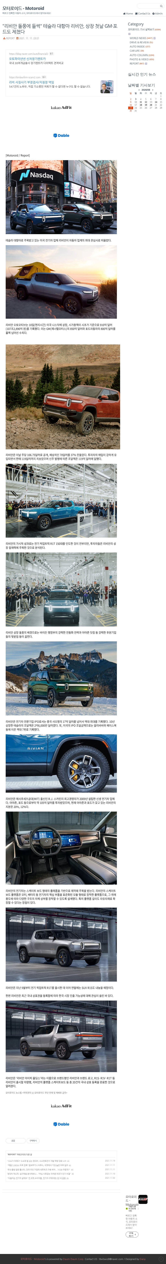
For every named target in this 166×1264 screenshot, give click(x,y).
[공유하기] (18, 1140)
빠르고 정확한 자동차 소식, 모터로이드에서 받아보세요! (131, 1221)
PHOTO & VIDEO (142, 59)
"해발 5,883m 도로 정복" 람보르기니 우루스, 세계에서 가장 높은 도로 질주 (37, 1165)
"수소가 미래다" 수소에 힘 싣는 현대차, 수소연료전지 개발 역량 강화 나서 (36, 1161)
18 (141, 105)
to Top (161, 1259)
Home (129, 13)
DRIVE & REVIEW (141, 42)
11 (141, 102)
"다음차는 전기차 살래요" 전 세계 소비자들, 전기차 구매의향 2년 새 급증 (36, 1178)
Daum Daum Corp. (73, 1259)
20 (151, 105)
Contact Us (144, 13)
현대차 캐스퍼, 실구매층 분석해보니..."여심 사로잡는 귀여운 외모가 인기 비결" (39, 1174)
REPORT (10, 38)
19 (146, 105)
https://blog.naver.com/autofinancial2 (28, 53)
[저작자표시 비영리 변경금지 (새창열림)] (44, 1140)
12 (146, 102)
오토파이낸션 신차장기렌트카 (27, 58)
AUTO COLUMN (142, 55)
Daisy (143, 1259)
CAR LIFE (137, 50)
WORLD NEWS (141, 38)
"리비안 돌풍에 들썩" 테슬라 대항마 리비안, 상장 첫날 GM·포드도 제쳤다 (59, 29)
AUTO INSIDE (140, 46)
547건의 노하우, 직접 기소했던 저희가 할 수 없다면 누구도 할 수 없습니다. (50, 86)
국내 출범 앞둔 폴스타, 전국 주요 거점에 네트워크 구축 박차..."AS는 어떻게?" (38, 1169)
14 (156, 102)
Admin (159, 13)
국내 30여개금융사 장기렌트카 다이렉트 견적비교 (36, 63)
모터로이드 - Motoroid (23, 8)
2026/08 (146, 90)
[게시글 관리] (22, 1140)
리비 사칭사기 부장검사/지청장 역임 (31, 82)
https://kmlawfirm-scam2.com (25, 77)
